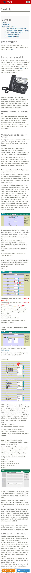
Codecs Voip (5, 350)
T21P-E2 (10, 49)
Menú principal (23, 571)
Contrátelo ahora (8, 571)
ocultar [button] (4, 22)
